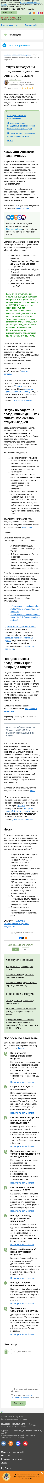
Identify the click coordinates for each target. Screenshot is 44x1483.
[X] (23, 938)
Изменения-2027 (32, 25)
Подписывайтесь (14, 229)
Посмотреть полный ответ (22, 1082)
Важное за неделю (9, 25)
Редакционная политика (12, 1459)
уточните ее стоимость (22, 400)
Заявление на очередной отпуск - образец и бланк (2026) (21, 984)
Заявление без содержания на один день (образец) (20, 976)
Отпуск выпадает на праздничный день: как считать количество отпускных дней (21, 126)
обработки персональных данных (22, 1396)
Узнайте (18, 386)
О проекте (5, 1452)
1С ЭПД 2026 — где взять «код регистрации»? (20, 1002)
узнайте (21, 806)
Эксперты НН (19, 1452)
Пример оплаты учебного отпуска (20, 627)
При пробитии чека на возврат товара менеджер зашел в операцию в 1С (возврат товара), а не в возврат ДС (22, 1023)
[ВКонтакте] (20, 938)
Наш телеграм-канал (19, 45)
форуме (21, 1048)
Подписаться (9, 13)
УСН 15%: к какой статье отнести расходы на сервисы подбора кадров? (21, 1011)
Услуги (4, 1463)
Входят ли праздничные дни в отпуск (19, 968)
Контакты (5, 1455)
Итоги (10, 141)
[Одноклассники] (26, 938)
